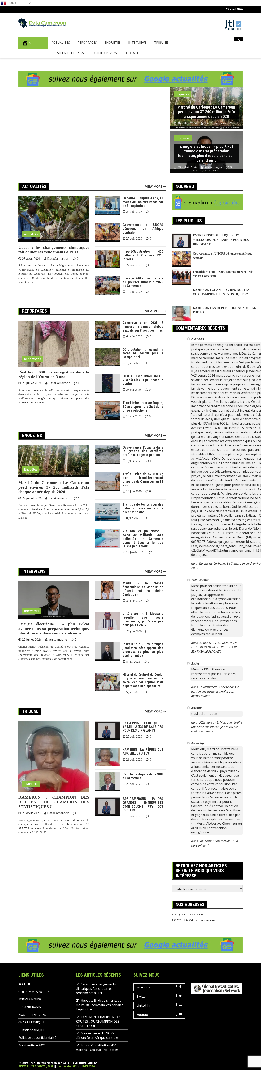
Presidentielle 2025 (68, 62)
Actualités (31, 244)
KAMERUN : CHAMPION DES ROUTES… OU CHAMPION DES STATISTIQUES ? (53, 811)
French (11, 12)
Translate (32, 7)
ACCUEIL (34, 52)
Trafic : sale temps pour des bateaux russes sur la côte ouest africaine (143, 517)
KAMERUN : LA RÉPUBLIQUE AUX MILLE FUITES (143, 761)
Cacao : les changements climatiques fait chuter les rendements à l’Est (53, 259)
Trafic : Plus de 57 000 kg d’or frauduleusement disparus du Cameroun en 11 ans (143, 489)
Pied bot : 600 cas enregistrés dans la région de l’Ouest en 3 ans (53, 383)
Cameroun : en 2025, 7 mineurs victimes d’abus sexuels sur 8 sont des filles (143, 336)
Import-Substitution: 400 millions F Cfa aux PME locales (143, 264)
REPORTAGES (87, 52)
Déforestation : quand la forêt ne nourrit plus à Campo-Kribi (143, 362)
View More (154, 196)
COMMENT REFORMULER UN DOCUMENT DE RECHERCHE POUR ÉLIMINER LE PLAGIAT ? (214, 656)
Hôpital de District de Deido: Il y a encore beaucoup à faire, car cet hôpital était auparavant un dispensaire (143, 689)
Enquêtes (182, 103)
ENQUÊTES (113, 52)
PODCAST (131, 62)
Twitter (141, 1006)
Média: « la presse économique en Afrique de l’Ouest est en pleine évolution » (143, 598)
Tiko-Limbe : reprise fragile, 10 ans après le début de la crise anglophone (143, 416)
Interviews (183, 147)
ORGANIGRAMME (30, 1016)
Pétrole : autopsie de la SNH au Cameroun (143, 785)
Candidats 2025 (104, 62)
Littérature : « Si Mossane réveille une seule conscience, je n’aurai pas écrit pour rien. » (143, 628)
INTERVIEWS (137, 52)
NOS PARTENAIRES (32, 1024)
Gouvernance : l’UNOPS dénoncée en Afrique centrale (143, 238)
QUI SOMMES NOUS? (33, 1001)
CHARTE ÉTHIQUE (31, 1032)
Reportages (32, 368)
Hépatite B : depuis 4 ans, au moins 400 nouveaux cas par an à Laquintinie (143, 211)
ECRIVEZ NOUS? (29, 1009)
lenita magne (213, 176)
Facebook (143, 997)
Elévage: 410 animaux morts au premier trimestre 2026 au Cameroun (143, 291)
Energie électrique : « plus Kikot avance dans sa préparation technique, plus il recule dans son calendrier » (206, 162)
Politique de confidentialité (37, 1047)
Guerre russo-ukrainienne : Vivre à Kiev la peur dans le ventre (143, 389)
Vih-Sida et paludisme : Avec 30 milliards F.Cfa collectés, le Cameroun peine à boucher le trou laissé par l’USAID (143, 548)
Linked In (143, 1015)
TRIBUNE (161, 52)
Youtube (142, 1024)
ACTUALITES (61, 52)
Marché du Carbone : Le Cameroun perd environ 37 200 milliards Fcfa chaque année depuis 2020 (206, 121)
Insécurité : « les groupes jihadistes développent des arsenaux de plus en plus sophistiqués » (143, 659)
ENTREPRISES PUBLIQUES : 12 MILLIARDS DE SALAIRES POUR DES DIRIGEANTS (143, 736)
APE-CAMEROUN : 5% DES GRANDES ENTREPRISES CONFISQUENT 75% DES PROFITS (143, 813)
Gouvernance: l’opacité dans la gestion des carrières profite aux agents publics (143, 460)
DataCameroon (215, 133)
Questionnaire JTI (31, 1039)
